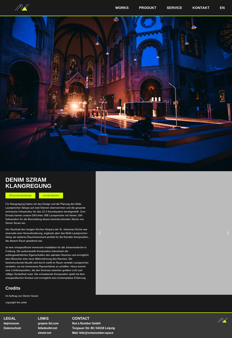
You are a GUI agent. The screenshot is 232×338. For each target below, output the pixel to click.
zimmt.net (44, 332)
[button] (20, 195)
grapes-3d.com (48, 323)
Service (174, 8)
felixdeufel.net (47, 328)
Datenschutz (12, 328)
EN (222, 8)
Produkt (147, 8)
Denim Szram (30, 295)
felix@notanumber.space (96, 332)
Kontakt (201, 8)
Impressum (11, 323)
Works (122, 8)
